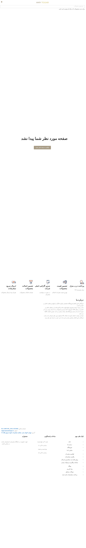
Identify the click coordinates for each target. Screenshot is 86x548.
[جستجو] (5, 2)
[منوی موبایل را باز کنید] (82, 2)
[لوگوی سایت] (42, 2)
